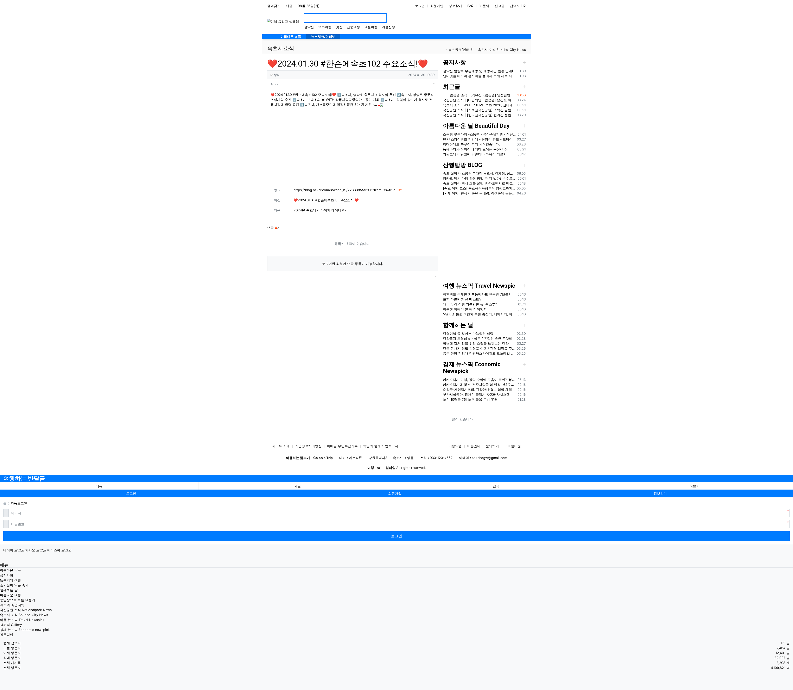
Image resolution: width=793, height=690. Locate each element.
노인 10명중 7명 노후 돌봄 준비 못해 (470, 399)
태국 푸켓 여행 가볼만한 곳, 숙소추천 (471, 304)
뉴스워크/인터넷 (460, 50)
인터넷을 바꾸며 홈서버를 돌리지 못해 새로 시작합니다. (479, 76)
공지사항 (454, 62)
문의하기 (492, 446)
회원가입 (436, 6)
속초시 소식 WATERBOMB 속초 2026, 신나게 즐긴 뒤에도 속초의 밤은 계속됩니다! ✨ (479, 105)
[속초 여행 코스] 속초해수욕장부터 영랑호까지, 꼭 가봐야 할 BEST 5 (479, 188)
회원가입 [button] (394, 493)
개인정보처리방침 (308, 446)
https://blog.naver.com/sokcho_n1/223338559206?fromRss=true (347, 190)
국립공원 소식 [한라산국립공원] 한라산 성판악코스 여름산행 (479, 115)
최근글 (451, 86)
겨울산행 (388, 27)
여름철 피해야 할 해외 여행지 (465, 309)
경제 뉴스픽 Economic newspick (25, 630)
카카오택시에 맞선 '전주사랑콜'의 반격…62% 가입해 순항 (479, 385)
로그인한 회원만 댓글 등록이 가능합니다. (352, 264)
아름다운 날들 (10, 570)
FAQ (470, 6)
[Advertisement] (352, 141)
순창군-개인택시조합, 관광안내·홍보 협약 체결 (477, 389)
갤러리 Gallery (11, 625)
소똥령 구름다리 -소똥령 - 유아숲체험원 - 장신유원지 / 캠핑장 (479, 134)
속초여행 (324, 27)
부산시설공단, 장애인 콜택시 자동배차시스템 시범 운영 (479, 394)
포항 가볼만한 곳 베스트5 (462, 299)
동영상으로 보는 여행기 (17, 600)
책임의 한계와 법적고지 (380, 446)
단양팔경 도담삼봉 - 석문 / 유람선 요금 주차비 (477, 338)
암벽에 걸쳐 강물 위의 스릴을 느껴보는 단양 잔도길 (479, 343)
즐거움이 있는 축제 (14, 585)
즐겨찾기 (273, 6)
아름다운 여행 (10, 595)
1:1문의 (484, 6)
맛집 (339, 27)
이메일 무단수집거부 (342, 446)
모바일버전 (512, 446)
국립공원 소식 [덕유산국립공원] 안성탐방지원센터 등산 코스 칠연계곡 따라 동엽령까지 (480, 95)
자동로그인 (19, 503)
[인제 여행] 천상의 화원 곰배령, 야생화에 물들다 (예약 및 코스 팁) (479, 193)
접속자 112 (518, 6)
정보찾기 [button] (660, 493)
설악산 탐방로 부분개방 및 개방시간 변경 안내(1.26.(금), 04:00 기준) (479, 71)
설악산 (309, 27)
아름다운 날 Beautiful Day (476, 125)
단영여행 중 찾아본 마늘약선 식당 (468, 333)
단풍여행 (353, 27)
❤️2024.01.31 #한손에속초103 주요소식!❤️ (326, 200)
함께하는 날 (458, 325)
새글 (289, 6)
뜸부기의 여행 (10, 580)
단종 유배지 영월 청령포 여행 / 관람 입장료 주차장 (479, 348)
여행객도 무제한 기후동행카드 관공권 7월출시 (477, 294)
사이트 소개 (281, 446)
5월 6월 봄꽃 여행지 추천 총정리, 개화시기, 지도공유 (479, 314)
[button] (428, 84)
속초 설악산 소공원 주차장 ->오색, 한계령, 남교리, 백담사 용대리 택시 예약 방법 (479, 173)
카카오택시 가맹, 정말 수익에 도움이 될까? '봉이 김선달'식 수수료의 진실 (479, 380)
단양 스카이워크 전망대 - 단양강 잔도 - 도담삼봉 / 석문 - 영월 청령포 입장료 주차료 (479, 139)
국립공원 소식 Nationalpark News (26, 610)
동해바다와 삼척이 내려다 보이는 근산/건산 (475, 149)
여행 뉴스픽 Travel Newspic (479, 285)
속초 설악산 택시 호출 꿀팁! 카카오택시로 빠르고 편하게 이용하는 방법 (479, 183)
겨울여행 (371, 27)
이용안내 (473, 446)
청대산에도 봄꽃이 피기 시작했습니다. (471, 144)
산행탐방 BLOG (462, 165)
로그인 (420, 6)
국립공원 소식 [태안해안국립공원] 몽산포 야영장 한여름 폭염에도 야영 (479, 100)
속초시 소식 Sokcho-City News (502, 50)
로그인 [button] (131, 493)
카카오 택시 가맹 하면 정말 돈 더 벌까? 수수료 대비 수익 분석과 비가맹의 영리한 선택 (479, 178)
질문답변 (6, 635)
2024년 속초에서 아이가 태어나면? (320, 210)
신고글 (500, 6)
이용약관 (455, 446)
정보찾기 (455, 6)
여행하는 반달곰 (24, 478)
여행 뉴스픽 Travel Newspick (22, 620)
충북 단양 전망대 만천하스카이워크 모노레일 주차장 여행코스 (479, 353)
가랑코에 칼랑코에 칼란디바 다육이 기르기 (475, 154)
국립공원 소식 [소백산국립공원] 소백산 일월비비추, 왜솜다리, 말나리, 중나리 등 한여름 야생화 (479, 110)
